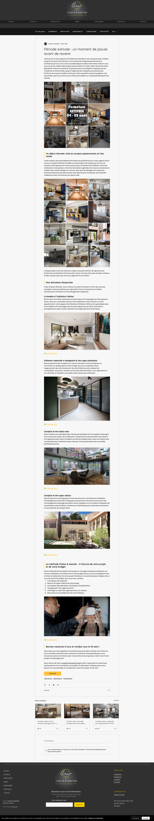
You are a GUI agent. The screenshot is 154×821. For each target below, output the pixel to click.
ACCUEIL (6, 771)
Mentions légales (8, 803)
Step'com (14, 807)
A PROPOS (7, 774)
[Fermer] (152, 818)
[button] (55, 21)
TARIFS (6, 782)
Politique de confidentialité (95, 818)
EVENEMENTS (52, 32)
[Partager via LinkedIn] (53, 685)
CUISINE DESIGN (91, 32)
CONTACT (7, 793)
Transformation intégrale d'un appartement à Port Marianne (104, 722)
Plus (113, 32)
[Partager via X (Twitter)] (49, 685)
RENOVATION (65, 32)
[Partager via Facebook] (45, 685)
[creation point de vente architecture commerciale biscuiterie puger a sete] (77, 711)
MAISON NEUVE (78, 32)
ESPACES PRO (104, 32)
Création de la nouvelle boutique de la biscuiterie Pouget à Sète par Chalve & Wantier (76, 722)
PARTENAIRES (8, 785)
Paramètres (136, 818)
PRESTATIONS (8, 778)
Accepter (145, 818)
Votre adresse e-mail (59, 800)
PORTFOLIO (7, 789)
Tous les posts (40, 32)
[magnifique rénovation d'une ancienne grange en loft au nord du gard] (48, 711)
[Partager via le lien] (58, 685)
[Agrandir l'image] (55, 190)
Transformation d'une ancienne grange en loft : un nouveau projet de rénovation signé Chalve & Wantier (47, 722)
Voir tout (116, 700)
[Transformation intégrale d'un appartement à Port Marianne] (106, 711)
